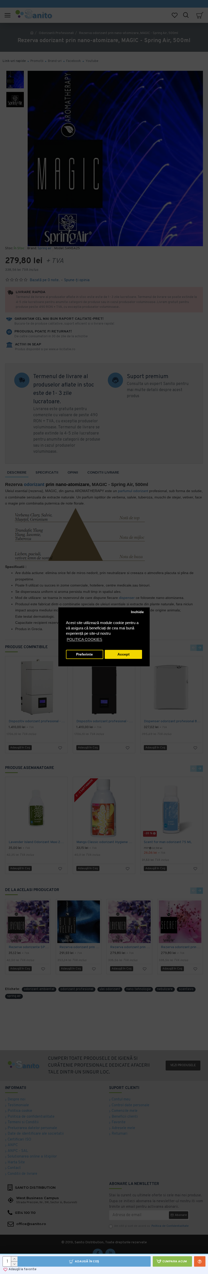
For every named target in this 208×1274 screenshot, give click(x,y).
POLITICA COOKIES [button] (84, 640)
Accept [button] (123, 654)
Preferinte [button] (84, 654)
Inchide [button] (137, 612)
